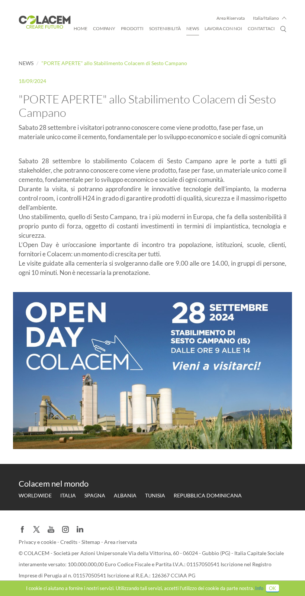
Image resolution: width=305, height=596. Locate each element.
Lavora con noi (223, 28)
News (192, 28)
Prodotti (132, 28)
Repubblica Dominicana (208, 495)
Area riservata (120, 542)
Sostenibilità (165, 28)
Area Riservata (230, 18)
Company (104, 28)
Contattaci (261, 28)
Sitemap (91, 542)
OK (272, 588)
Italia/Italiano (266, 18)
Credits (69, 542)
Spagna (94, 495)
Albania (125, 495)
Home (80, 28)
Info (259, 588)
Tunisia (155, 495)
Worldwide (35, 495)
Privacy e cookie (38, 542)
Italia (68, 495)
